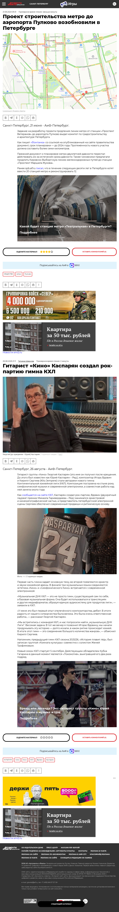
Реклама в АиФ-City (77, 854)
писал (39, 168)
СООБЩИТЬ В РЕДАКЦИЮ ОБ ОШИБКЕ (76, 858)
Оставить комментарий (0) (94, 252)
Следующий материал (61, 904)
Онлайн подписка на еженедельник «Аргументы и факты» (48, 851)
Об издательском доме (32, 848)
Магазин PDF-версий (70, 848)
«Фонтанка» (38, 142)
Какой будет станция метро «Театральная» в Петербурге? (66, 226)
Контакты (82, 851)
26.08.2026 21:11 (9, 361)
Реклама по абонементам (53, 854)
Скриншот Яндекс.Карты (14, 111)
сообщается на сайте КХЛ (37, 495)
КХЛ (60, 454)
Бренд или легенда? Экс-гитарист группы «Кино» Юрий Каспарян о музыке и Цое (64, 710)
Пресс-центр (52, 848)
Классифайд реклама (100, 854)
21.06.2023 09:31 (9, 12)
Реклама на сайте (29, 854)
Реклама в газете (98, 851)
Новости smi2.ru (12, 352)
